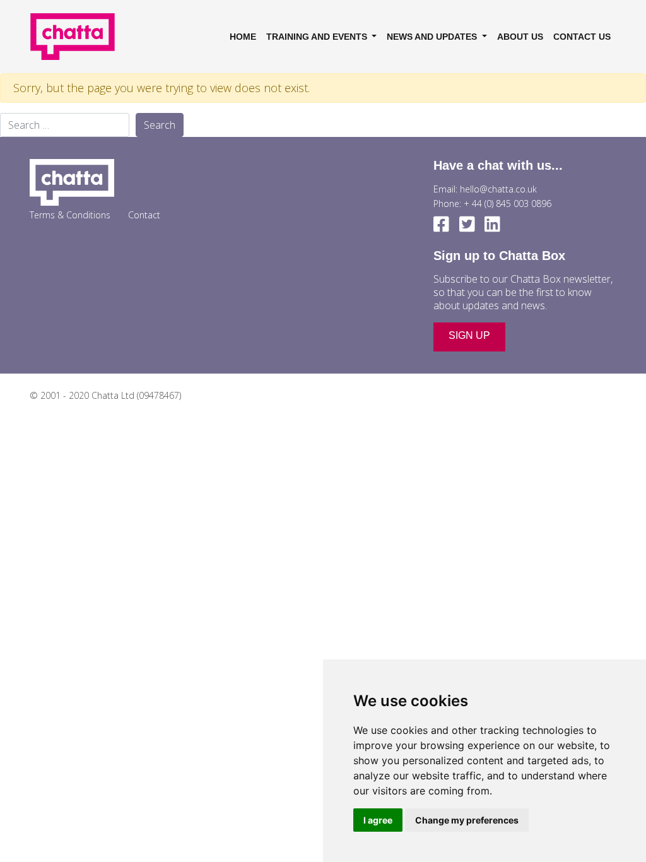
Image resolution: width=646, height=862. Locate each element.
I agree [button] (377, 820)
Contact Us (582, 37)
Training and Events (318, 37)
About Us (520, 37)
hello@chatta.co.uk (498, 189)
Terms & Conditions (70, 215)
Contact (144, 215)
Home (243, 37)
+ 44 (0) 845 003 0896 (507, 204)
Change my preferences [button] (467, 820)
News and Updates (433, 37)
